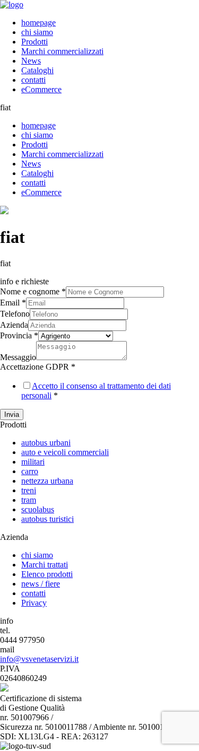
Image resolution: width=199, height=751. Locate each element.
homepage (38, 22)
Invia (11, 414)
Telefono (15, 313)
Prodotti (34, 41)
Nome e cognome (33, 291)
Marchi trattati (44, 564)
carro (29, 471)
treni (28, 490)
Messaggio (18, 357)
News (31, 60)
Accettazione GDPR (37, 366)
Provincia (19, 335)
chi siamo (37, 32)
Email (13, 302)
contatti (33, 79)
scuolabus (37, 509)
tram (28, 499)
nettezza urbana (47, 480)
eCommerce (41, 89)
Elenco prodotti (47, 574)
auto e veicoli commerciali (65, 452)
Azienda (14, 324)
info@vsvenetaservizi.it (39, 658)
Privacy (34, 602)
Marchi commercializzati (62, 51)
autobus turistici (47, 518)
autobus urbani (46, 442)
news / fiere (40, 583)
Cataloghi (37, 70)
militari (33, 461)
